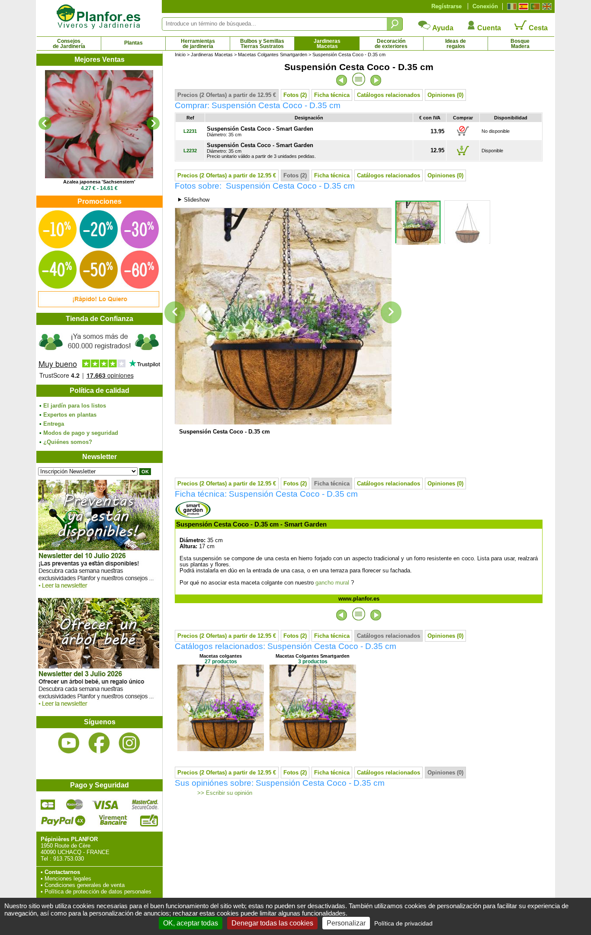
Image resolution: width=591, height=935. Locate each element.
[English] (546, 6)
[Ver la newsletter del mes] (98, 590)
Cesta (537, 28)
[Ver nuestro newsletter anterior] (98, 708)
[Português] (534, 6)
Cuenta (488, 28)
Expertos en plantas (69, 414)
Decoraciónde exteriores (391, 43)
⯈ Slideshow (193, 199)
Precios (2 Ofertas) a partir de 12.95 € (226, 95)
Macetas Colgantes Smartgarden (272, 54)
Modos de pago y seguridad (80, 433)
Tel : (46, 858)
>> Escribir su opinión (224, 793)
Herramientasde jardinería (198, 43)
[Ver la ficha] (99, 124)
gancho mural (332, 583)
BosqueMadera (520, 43)
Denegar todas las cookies (272, 923)
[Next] (153, 123)
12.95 (437, 150)
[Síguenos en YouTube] (69, 743)
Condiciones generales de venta (85, 885)
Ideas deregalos (455, 43)
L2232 (190, 150)
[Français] (511, 6)
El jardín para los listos (74, 405)
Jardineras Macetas (212, 54)
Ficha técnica (332, 95)
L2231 (190, 131)
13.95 (437, 131)
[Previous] (45, 123)
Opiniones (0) (445, 95)
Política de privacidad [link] (403, 923)
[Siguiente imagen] (391, 313)
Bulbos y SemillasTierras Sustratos (262, 43)
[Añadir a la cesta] (462, 135)
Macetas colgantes (220, 656)
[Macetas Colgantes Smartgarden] (313, 749)
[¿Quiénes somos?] (99, 354)
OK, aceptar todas (190, 923)
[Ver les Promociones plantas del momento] (98, 305)
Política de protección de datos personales (98, 891)
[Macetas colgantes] (220, 749)
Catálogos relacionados (388, 95)
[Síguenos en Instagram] (129, 743)
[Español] (522, 6)
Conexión (485, 6)
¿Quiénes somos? (67, 442)
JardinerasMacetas (327, 43)
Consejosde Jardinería (69, 43)
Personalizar (346, 923)
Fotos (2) (295, 95)
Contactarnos (62, 872)
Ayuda (442, 28)
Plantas (133, 43)
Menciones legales (68, 878)
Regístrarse (446, 6)
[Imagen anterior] (174, 313)
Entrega (53, 424)
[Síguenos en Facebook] (99, 743)
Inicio (180, 54)
